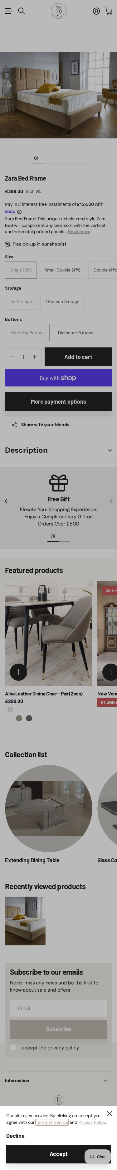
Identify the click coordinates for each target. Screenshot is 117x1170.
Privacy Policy (91, 1122)
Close (109, 1113)
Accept (59, 1153)
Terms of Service (52, 1122)
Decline (15, 1135)
